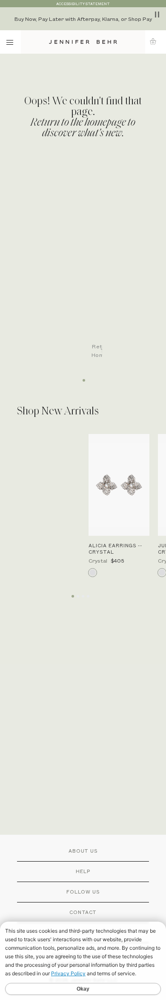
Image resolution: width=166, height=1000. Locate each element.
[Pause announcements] (157, 14)
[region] (83, 18)
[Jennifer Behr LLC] (83, 42)
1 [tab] (83, 377)
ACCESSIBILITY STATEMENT (83, 3)
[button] (155, 41)
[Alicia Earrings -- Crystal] (119, 485)
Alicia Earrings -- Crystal (115, 548)
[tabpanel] (87, 264)
